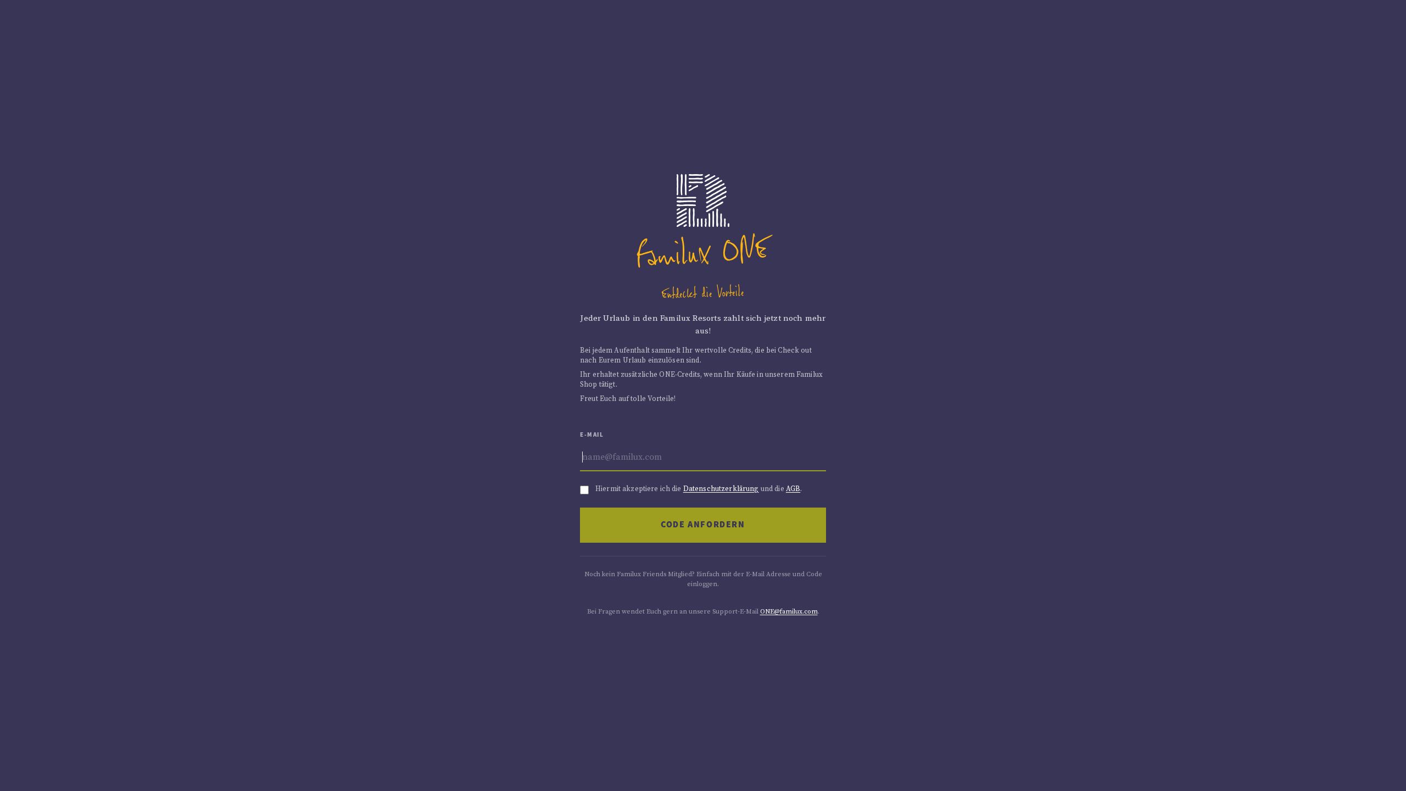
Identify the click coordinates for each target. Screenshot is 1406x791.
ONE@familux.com (789, 612)
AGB (793, 488)
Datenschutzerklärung (721, 488)
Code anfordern (703, 525)
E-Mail (592, 435)
